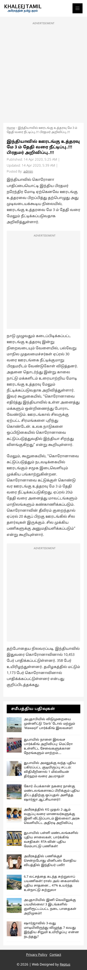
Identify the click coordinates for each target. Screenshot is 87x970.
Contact (55, 955)
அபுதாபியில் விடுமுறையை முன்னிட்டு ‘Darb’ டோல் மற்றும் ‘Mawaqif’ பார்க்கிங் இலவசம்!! (49, 724)
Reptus (65, 965)
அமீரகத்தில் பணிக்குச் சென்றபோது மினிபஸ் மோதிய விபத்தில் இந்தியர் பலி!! (50, 861)
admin (28, 172)
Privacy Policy (36, 955)
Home (11, 128)
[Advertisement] (43, 71)
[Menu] (77, 8)
